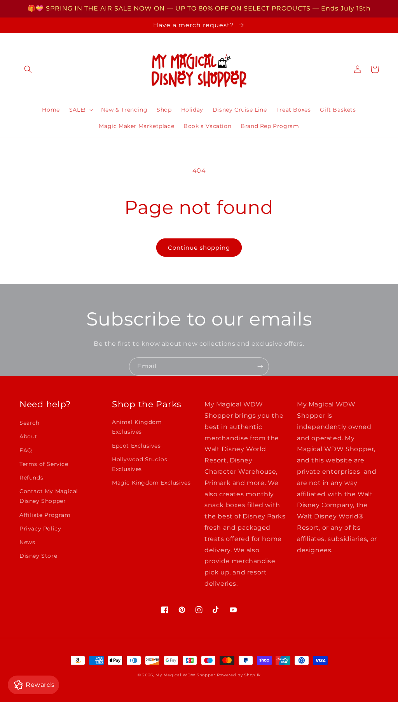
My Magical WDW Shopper (185, 674)
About (28, 436)
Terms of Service (43, 463)
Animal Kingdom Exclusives (137, 426)
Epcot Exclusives (136, 445)
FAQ (25, 450)
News (27, 542)
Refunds (31, 477)
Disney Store (38, 555)
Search (29, 422)
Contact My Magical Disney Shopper (48, 496)
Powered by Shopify (239, 674)
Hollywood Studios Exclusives (139, 464)
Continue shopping (199, 247)
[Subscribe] (260, 366)
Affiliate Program (44, 514)
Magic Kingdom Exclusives (151, 482)
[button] (28, 69)
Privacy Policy (40, 528)
